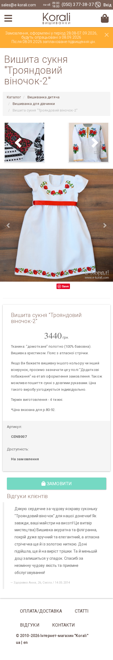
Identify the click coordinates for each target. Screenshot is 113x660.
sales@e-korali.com (18, 5)
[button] (8, 225)
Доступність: (18, 449)
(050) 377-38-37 (78, 4)
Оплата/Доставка (41, 611)
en (25, 642)
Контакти (63, 625)
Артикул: (14, 427)
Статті (82, 611)
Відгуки (29, 625)
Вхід (107, 5)
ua (18, 642)
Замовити (59, 483)
